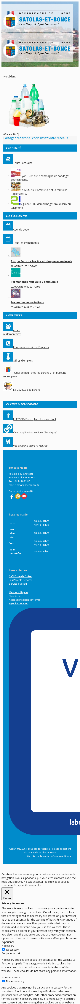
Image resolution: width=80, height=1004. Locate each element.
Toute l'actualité (22, 163)
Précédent (9, 76)
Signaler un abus (18, 603)
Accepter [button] (19, 885)
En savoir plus (33, 885)
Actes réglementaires (12, 332)
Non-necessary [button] (10, 977)
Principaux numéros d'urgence (31, 347)
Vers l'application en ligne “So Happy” (35, 432)
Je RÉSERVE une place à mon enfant (34, 419)
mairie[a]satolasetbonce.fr (24, 485)
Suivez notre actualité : (22, 491)
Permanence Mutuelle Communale (34, 282)
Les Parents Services (21, 580)
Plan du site (15, 596)
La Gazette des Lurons (26, 389)
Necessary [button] (7, 945)
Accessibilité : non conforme (24, 599)
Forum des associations (27, 302)
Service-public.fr (18, 583)
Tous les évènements (26, 243)
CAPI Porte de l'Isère (20, 576)
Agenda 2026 (21, 229)
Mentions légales (18, 592)
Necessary (12, 949)
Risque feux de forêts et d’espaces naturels (41, 261)
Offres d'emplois (23, 360)
